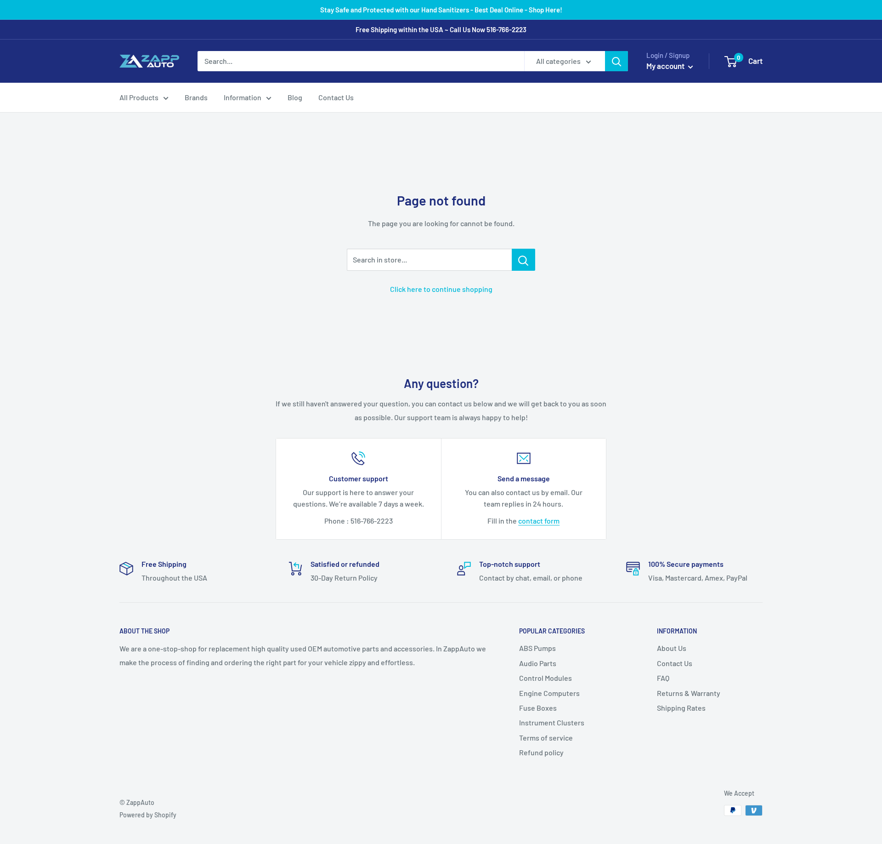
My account (666, 65)
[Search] (616, 61)
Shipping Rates (681, 707)
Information (242, 97)
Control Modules (545, 677)
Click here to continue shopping (441, 289)
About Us (671, 648)
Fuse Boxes (538, 707)
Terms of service (546, 737)
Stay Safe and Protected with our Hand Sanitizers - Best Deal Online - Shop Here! (441, 10)
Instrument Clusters (551, 722)
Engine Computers (549, 693)
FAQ (663, 677)
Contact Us (336, 97)
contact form (539, 520)
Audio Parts (537, 663)
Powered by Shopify (147, 815)
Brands (196, 97)
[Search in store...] (523, 260)
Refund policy (541, 752)
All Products (138, 97)
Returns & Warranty (688, 693)
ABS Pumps (537, 648)
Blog (295, 97)
